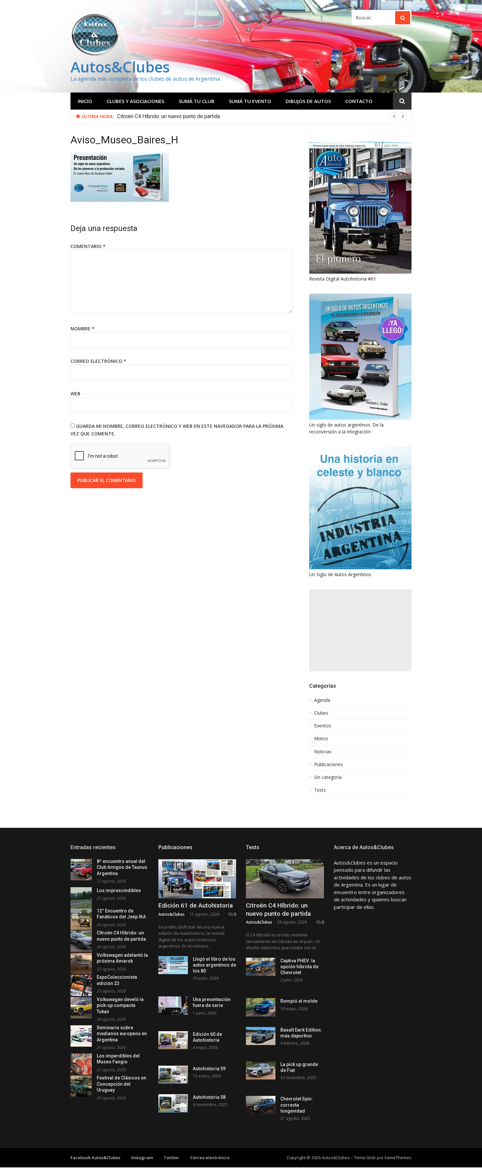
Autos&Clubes (120, 67)
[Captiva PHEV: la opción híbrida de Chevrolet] (260, 967)
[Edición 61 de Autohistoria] (197, 878)
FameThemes (398, 1158)
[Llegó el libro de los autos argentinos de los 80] (173, 965)
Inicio (85, 101)
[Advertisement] (360, 630)
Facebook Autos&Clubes (95, 1158)
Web (75, 393)
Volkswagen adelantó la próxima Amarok (163, 116)
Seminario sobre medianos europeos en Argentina (122, 1033)
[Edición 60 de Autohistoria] (173, 1040)
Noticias (322, 752)
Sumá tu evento (250, 101)
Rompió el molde (298, 1001)
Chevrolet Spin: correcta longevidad (296, 1104)
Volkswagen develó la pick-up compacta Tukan (120, 1005)
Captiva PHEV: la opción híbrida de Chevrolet (299, 966)
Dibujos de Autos (308, 101)
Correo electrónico (98, 361)
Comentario (88, 246)
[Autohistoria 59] (173, 1075)
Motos (321, 739)
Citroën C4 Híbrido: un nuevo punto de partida (278, 909)
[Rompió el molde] (260, 1007)
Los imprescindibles (119, 890)
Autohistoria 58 (209, 1097)
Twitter (171, 1158)
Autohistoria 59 (209, 1068)
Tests (320, 790)
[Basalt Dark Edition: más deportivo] (260, 1036)
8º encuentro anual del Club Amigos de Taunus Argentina (122, 867)
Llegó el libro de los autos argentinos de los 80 (214, 964)
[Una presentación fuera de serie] (173, 1005)
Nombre (82, 328)
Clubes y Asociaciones (135, 101)
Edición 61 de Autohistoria (195, 905)
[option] (261, 116)
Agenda (322, 700)
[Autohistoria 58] (173, 1103)
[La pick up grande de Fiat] (260, 1070)
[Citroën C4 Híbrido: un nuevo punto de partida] (285, 878)
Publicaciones (328, 764)
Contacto (358, 101)
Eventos (322, 726)
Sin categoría (328, 777)
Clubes (321, 713)
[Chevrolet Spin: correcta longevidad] (260, 1105)
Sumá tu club (196, 101)
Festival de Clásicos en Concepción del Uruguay (121, 1084)
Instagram (142, 1158)
